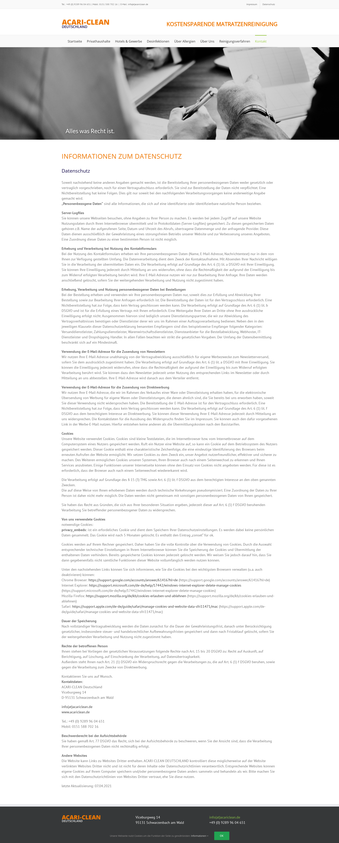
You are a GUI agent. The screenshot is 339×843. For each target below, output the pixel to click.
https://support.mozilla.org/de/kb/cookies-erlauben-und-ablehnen (136, 596)
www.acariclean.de (76, 712)
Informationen (199, 836)
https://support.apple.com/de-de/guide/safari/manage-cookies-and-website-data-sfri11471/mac (145, 606)
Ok (222, 836)
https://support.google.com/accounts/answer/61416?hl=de (133, 580)
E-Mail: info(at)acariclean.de (134, 4)
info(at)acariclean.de (77, 706)
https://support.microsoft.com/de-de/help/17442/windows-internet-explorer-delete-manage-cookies (165, 585)
